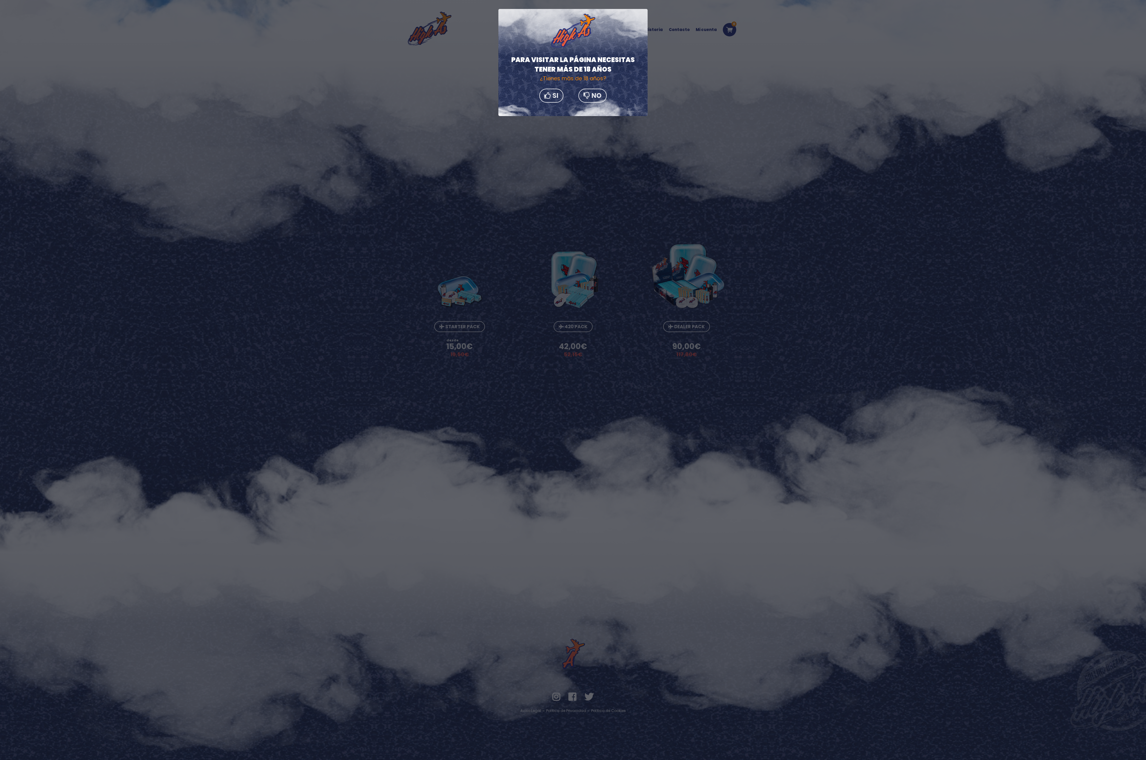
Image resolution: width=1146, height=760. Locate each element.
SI (554, 95)
